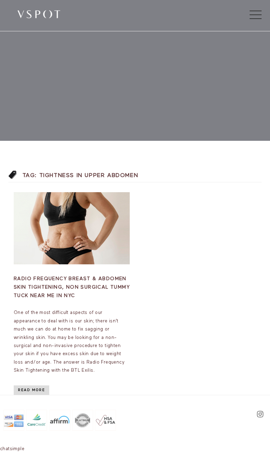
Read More (31, 390)
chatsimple (12, 449)
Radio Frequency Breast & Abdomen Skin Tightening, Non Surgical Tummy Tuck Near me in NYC (72, 287)
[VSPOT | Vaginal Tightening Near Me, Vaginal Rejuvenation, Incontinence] (38, 14)
